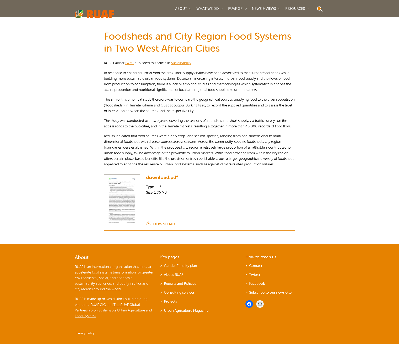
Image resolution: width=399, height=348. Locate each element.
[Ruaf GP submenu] (245, 8)
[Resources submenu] (308, 8)
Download (164, 224)
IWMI (129, 63)
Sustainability (181, 63)
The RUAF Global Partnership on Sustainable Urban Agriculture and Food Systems (113, 310)
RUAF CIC (98, 305)
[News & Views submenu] (279, 8)
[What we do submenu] (222, 8)
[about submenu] (190, 8)
